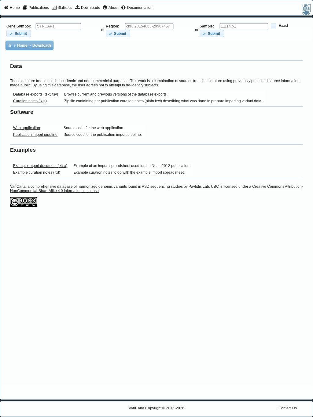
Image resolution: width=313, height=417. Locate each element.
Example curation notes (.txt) (36, 172)
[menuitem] (11, 8)
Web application (26, 128)
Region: (112, 26)
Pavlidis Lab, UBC (204, 186)
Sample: (207, 26)
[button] (18, 33)
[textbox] (58, 26)
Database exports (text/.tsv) (35, 94)
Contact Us (287, 408)
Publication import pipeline (35, 134)
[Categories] (9, 45)
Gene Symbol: (18, 26)
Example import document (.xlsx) (40, 166)
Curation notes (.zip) (30, 101)
